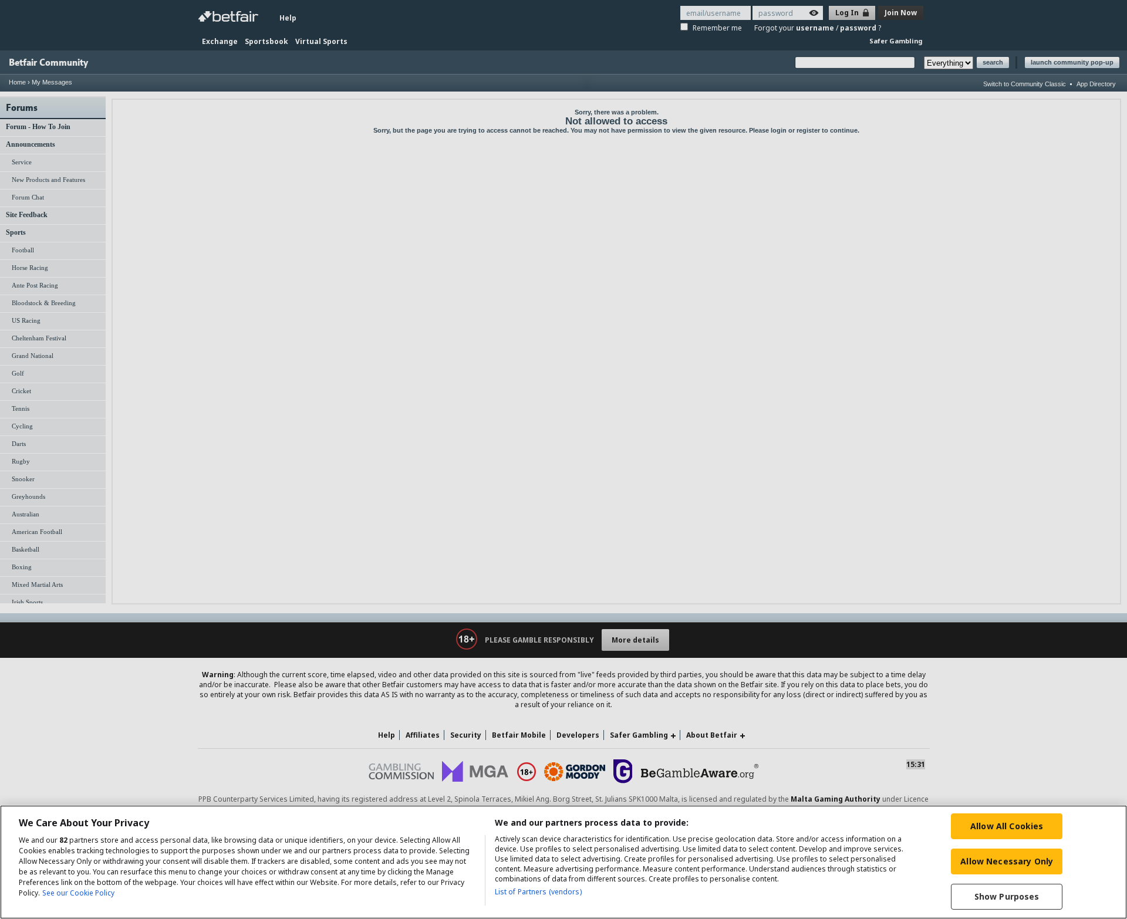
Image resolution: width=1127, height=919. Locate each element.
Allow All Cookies (1006, 826)
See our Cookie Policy (78, 893)
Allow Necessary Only (1006, 861)
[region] (563, 862)
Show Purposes (1007, 896)
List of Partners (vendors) (538, 892)
